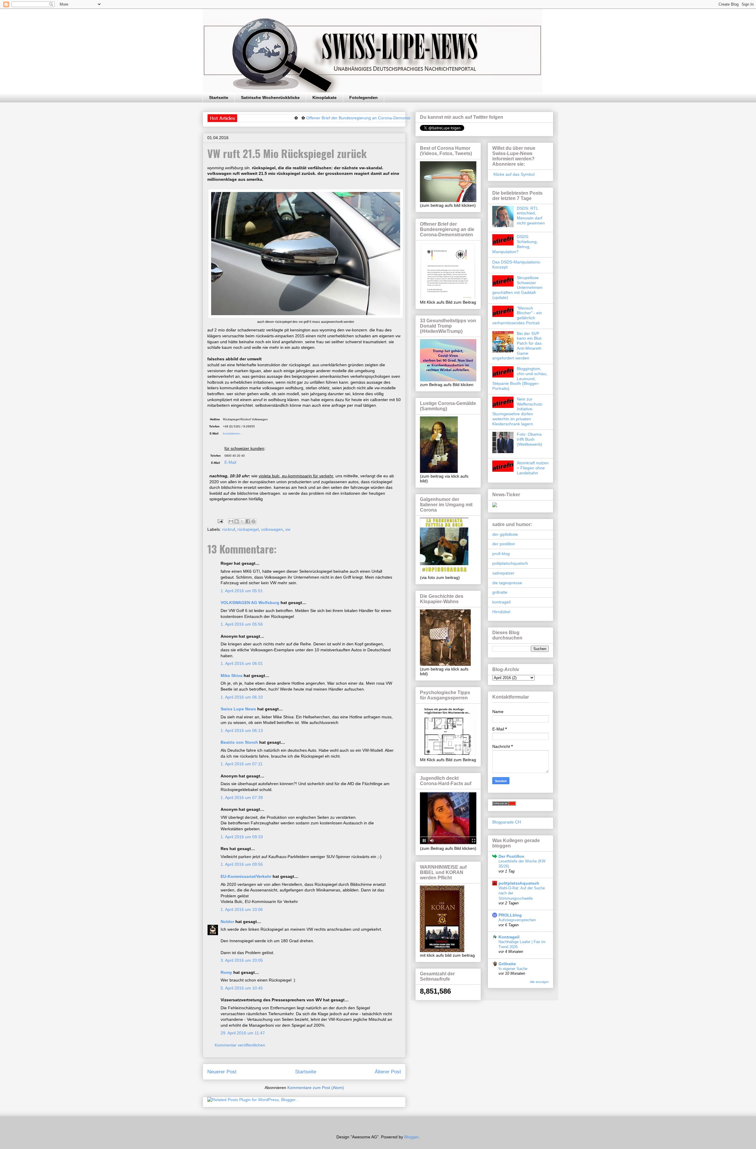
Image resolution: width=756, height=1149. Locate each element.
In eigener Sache (512, 968)
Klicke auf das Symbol (513, 174)
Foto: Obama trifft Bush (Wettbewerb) (529, 439)
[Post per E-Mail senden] (220, 520)
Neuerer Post (222, 1072)
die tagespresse (507, 582)
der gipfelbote (505, 534)
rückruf (228, 529)
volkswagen (272, 529)
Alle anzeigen (539, 982)
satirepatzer (503, 573)
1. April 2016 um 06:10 (242, 697)
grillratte (499, 592)
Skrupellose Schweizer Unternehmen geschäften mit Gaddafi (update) (517, 287)
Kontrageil (508, 937)
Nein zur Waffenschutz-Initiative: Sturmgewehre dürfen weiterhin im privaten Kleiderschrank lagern (517, 411)
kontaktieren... (231, 433)
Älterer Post (388, 1072)
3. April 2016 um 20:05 (242, 960)
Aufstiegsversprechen (517, 920)
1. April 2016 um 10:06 (242, 909)
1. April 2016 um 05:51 (242, 590)
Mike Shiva (231, 675)
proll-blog (501, 553)
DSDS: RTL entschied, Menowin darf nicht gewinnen (531, 215)
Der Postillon (511, 856)
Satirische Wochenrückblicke (270, 97)
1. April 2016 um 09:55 (242, 864)
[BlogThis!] (236, 521)
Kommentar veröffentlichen (240, 1045)
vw (287, 529)
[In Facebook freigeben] (248, 521)
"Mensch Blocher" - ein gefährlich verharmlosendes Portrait (517, 315)
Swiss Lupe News (238, 709)
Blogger (411, 1137)
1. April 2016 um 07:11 (242, 763)
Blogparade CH (506, 822)
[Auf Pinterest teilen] (253, 521)
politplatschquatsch (510, 563)
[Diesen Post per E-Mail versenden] (231, 521)
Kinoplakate (324, 97)
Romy (226, 972)
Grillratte (507, 963)
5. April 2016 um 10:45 (242, 988)
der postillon (503, 543)
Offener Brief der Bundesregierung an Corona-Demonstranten (327, 117)
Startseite (218, 97)
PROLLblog (510, 915)
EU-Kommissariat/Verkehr (246, 876)
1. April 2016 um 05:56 (242, 624)
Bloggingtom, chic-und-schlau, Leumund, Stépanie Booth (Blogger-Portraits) (520, 378)
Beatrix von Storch (239, 742)
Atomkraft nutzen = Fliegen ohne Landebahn (533, 467)
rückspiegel (248, 529)
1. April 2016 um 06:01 (242, 663)
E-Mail (230, 462)
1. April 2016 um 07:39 (242, 797)
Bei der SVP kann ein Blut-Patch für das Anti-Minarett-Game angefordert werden (517, 346)
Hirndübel (501, 611)
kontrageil (501, 602)
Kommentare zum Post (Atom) (315, 1087)
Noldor (227, 921)
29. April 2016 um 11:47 (243, 1033)
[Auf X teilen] (242, 521)
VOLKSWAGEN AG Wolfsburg (250, 602)
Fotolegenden (363, 97)
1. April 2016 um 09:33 (242, 836)
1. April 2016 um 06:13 (242, 730)
